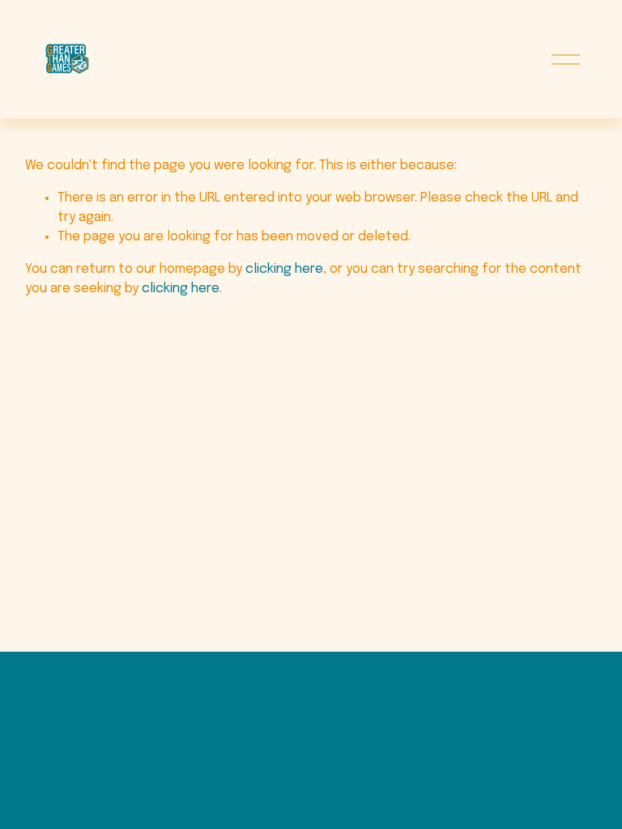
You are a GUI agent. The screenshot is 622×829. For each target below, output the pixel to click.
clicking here (284, 269)
